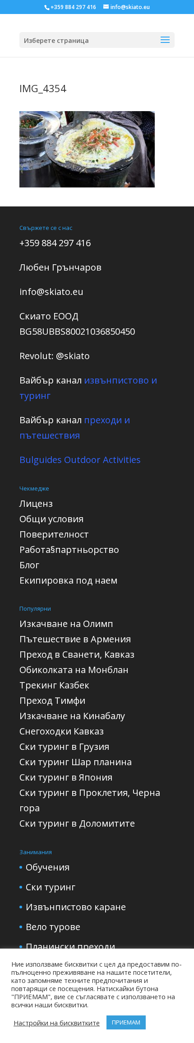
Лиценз (36, 503)
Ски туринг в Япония (65, 777)
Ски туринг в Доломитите (77, 823)
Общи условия (51, 519)
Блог (29, 565)
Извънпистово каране (76, 907)
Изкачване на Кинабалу (72, 716)
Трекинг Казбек (54, 685)
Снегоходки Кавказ (61, 731)
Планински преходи (70, 946)
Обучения (47, 867)
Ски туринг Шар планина (75, 762)
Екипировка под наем (68, 580)
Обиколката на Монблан (74, 670)
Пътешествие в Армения (75, 639)
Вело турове (53, 927)
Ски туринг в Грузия (64, 746)
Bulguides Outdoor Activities (80, 460)
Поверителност (54, 534)
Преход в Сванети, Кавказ (76, 654)
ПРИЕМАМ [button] (126, 1022)
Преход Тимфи (52, 700)
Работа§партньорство (69, 549)
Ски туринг (50, 887)
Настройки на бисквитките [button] (57, 1023)
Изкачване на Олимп (66, 623)
